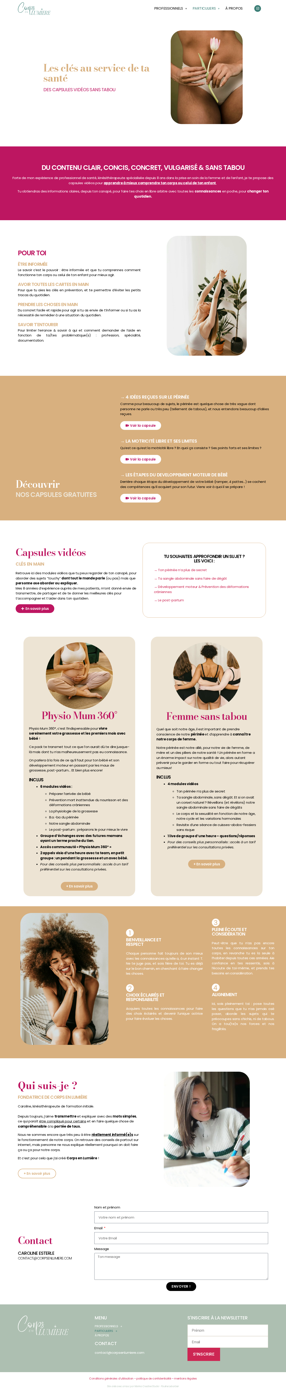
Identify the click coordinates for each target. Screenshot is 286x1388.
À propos (234, 8)
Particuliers (204, 8)
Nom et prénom (107, 1207)
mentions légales (185, 1378)
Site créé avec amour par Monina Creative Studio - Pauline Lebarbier (143, 1386)
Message (101, 1248)
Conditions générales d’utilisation (111, 1378)
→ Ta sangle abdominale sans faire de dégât (190, 578)
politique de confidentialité (154, 1378)
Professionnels (168, 8)
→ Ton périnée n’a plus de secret (180, 570)
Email (98, 1228)
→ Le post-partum (169, 600)
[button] (170, 8)
